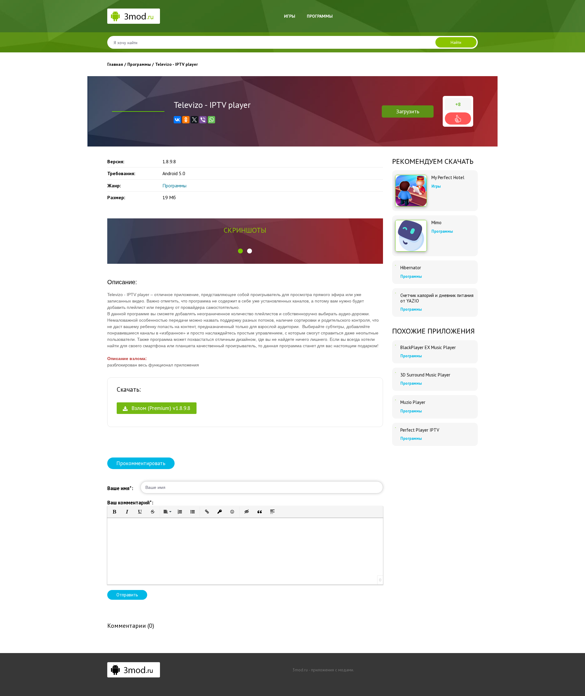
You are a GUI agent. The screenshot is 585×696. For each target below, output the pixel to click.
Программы (320, 16)
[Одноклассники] (186, 119)
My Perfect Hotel (447, 177)
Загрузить (407, 111)
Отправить (127, 595)
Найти (456, 42)
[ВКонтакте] (177, 119)
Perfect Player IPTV (419, 430)
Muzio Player (412, 402)
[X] (194, 119)
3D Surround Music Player (425, 375)
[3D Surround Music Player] (395, 372)
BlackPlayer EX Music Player (428, 347)
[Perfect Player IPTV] (395, 427)
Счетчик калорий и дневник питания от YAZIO (436, 298)
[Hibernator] (395, 265)
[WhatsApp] (211, 119)
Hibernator (410, 267)
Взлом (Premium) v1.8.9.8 (160, 408)
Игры (289, 16)
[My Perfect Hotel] (411, 191)
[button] (240, 251)
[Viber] (203, 119)
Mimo (436, 222)
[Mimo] (411, 236)
